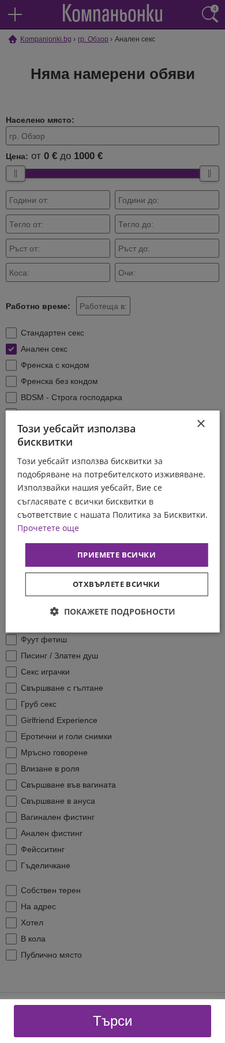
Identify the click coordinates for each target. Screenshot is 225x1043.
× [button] (200, 424)
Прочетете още (48, 527)
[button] (112, 611)
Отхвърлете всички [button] (116, 584)
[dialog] (113, 522)
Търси (112, 1021)
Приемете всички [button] (116, 554)
